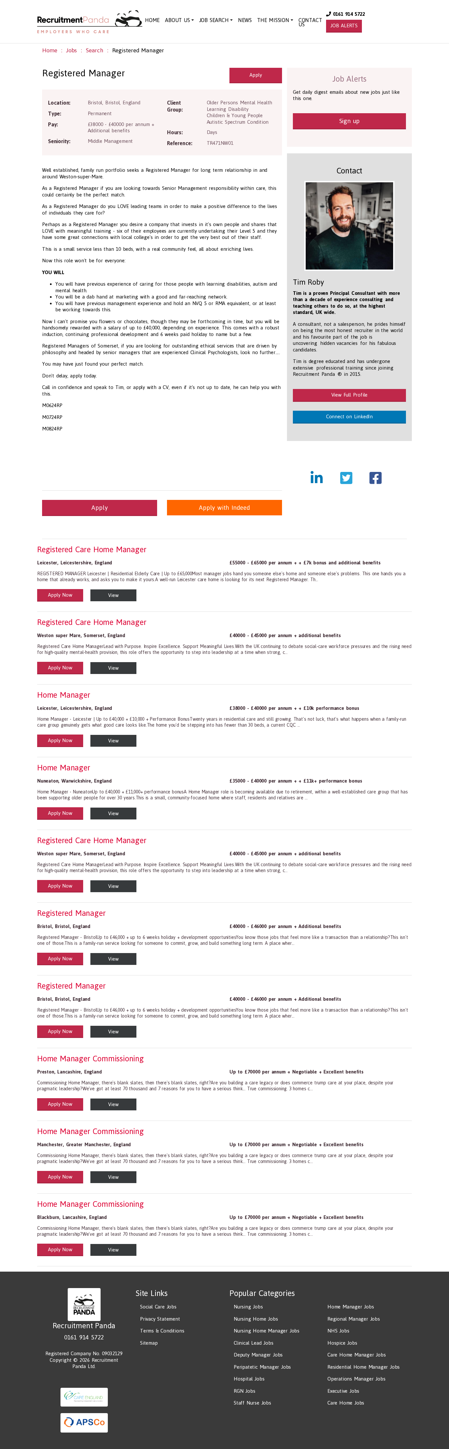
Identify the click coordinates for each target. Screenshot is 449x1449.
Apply (255, 75)
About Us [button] (177, 20)
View (113, 595)
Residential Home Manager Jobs (363, 1367)
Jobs (71, 50)
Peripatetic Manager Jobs (262, 1367)
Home (152, 20)
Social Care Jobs (158, 1306)
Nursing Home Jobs (256, 1319)
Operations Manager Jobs (356, 1379)
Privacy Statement (160, 1319)
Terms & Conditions (162, 1330)
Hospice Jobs (342, 1343)
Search (94, 50)
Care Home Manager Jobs (356, 1355)
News (245, 20)
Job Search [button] (214, 20)
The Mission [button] (273, 20)
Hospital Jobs (249, 1379)
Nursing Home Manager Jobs (266, 1330)
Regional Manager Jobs (353, 1319)
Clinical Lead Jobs (253, 1343)
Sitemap (149, 1343)
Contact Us (310, 22)
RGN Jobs (244, 1391)
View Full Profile (349, 395)
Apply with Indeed (224, 507)
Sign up (349, 120)
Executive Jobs (343, 1391)
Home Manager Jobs (350, 1306)
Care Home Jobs (345, 1403)
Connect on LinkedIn (349, 416)
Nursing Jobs (248, 1306)
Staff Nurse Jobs (252, 1403)
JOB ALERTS (344, 25)
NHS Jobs (338, 1330)
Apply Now (60, 595)
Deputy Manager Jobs (258, 1355)
